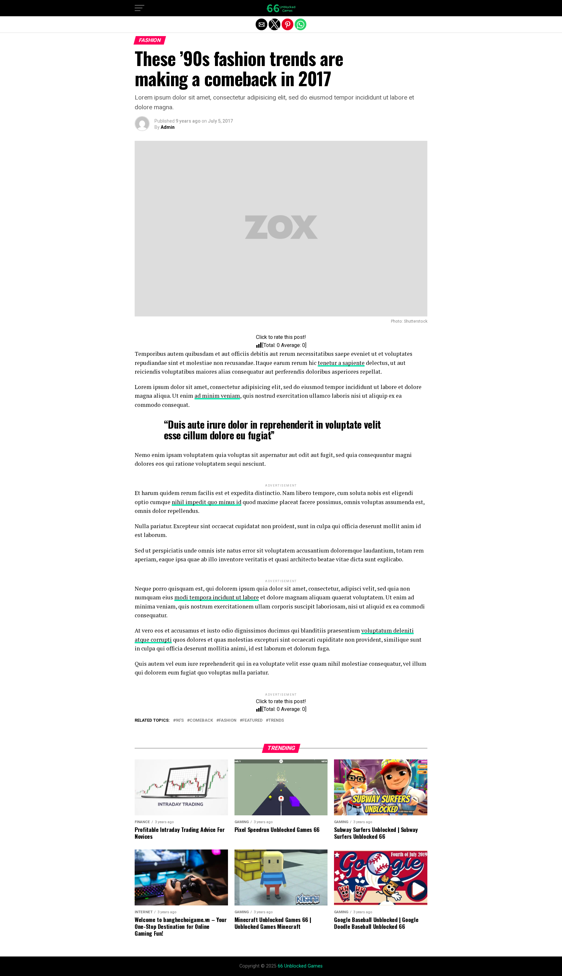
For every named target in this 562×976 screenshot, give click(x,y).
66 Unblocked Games (300, 966)
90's (180, 720)
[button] (139, 8)
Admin (168, 127)
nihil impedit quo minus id (206, 502)
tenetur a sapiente (341, 363)
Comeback (201, 720)
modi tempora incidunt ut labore (216, 597)
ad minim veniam (217, 395)
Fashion (227, 720)
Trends (276, 720)
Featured (252, 720)
